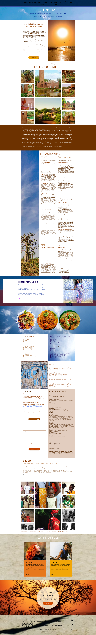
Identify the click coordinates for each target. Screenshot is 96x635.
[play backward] (15, 320)
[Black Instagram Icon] (65, 1)
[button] (25, 2)
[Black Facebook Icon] (65, 3)
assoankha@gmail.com (34, 405)
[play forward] (81, 320)
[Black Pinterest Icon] (72, 624)
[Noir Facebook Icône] (72, 629)
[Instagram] (19, 299)
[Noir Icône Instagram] (72, 620)
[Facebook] (26, 574)
